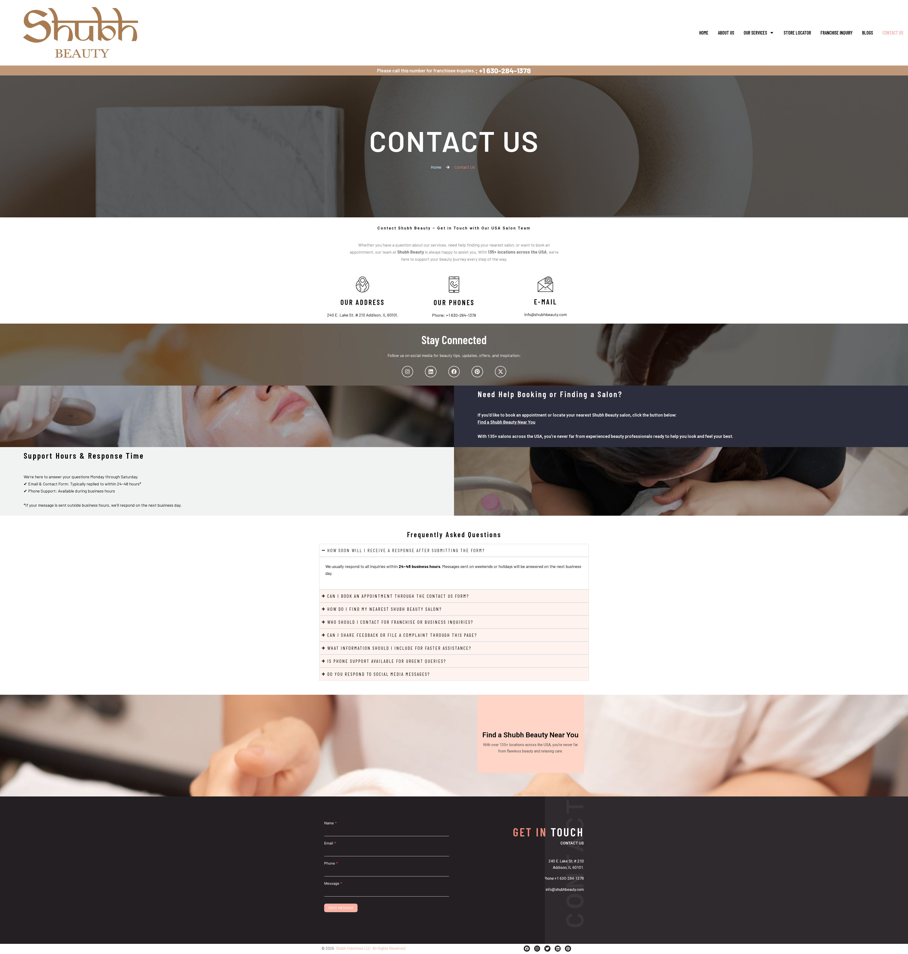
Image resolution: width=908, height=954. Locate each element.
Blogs (867, 32)
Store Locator (797, 32)
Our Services (755, 32)
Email (330, 843)
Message (333, 883)
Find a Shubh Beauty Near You (506, 422)
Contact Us (892, 32)
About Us (726, 32)
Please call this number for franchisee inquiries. (426, 70)
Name (330, 823)
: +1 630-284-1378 (503, 70)
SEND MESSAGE (341, 908)
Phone (331, 863)
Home (703, 32)
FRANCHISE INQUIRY (837, 32)
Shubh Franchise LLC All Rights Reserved (370, 948)
